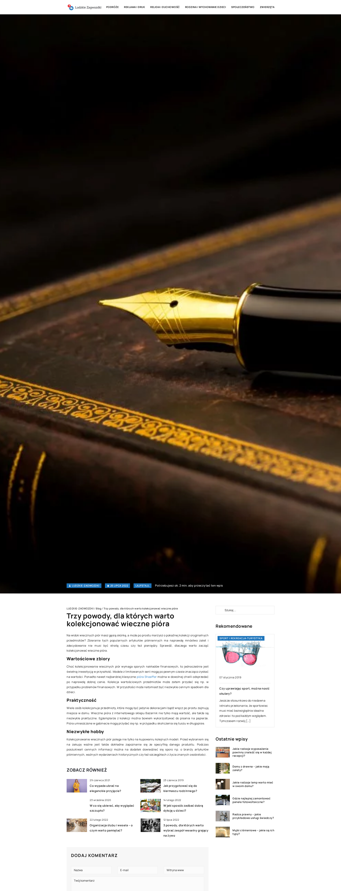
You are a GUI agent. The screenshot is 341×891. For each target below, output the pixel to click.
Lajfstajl (143, 585)
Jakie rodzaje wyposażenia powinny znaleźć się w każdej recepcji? (252, 752)
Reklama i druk (134, 7)
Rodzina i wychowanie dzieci (205, 7)
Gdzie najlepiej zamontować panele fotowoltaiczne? (251, 800)
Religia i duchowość (165, 7)
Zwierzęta (267, 7)
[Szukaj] (220, 610)
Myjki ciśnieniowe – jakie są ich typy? (253, 832)
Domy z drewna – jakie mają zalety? (250, 768)
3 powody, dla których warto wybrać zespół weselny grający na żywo (186, 830)
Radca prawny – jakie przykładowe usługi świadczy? (253, 816)
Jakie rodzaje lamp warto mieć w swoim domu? (252, 784)
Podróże (112, 7)
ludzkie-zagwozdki (85, 585)
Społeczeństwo (243, 7)
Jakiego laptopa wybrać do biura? (243, 688)
